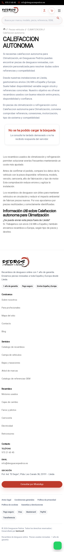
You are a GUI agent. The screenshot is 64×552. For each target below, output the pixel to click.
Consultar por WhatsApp (32, 484)
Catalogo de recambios (13, 347)
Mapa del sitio (8, 315)
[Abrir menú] (59, 10)
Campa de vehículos (11, 355)
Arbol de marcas (10, 370)
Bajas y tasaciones (11, 362)
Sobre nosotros (9, 299)
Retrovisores (8, 433)
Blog (4, 331)
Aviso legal (6, 500)
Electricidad (7, 425)
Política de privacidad (47, 500)
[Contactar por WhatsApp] (58, 546)
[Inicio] (4, 29)
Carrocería (7, 418)
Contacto (6, 323)
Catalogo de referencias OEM (16, 378)
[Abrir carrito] (52, 10)
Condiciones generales (24, 500)
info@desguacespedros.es (15, 463)
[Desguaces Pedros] (10, 10)
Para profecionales (11, 307)
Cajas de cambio (10, 402)
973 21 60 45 (8, 452)
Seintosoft (20, 531)
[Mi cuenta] (44, 10)
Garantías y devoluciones (32, 505)
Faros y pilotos (9, 410)
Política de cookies (10, 505)
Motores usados (10, 394)
